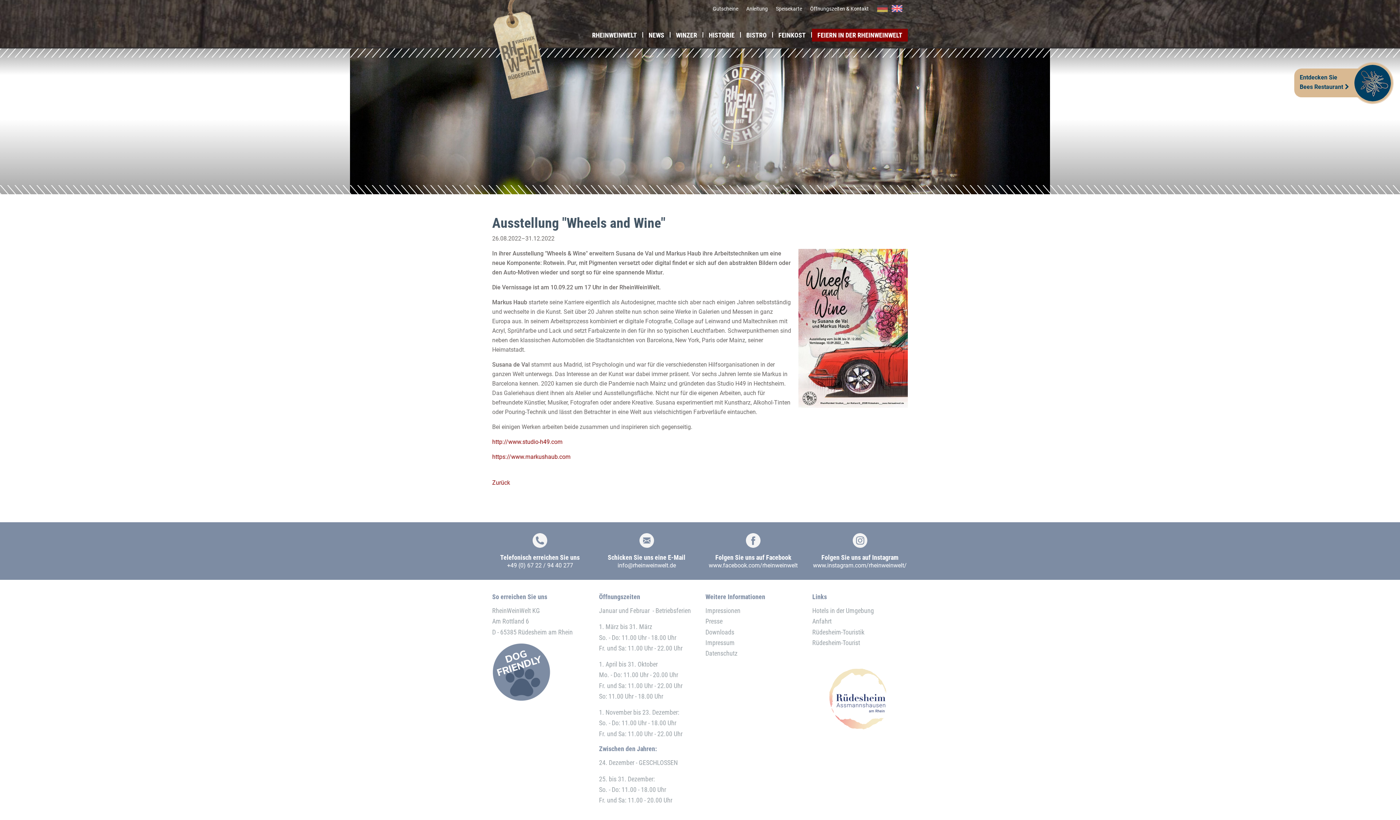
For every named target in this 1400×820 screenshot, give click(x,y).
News (656, 35)
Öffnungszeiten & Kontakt (839, 9)
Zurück (501, 482)
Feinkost (792, 35)
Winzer (686, 35)
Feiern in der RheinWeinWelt (859, 35)
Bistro (756, 35)
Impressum (720, 643)
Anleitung (757, 9)
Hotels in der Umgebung (843, 610)
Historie (722, 35)
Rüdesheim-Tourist (836, 643)
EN (897, 8)
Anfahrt (822, 621)
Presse (714, 621)
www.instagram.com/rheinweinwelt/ (860, 565)
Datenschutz (721, 653)
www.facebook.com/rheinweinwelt (753, 565)
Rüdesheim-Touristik (838, 632)
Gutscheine (725, 9)
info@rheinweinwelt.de (647, 565)
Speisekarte (789, 9)
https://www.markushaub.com (531, 456)
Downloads (719, 632)
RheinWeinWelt (614, 35)
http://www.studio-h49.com (527, 441)
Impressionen (722, 610)
